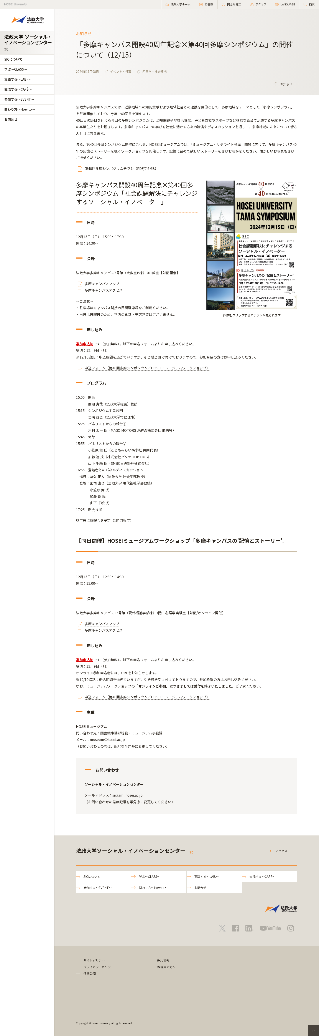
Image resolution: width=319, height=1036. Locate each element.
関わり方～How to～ (19, 109)
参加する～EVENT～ (19, 99)
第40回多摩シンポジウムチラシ (109, 168)
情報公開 (90, 973)
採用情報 (163, 960)
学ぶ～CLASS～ (15, 69)
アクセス (281, 851)
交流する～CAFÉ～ (18, 89)
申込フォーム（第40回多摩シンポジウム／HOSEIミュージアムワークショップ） (147, 367)
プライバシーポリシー (99, 967)
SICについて (13, 59)
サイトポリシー (94, 960)
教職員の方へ (166, 967)
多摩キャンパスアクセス (104, 290)
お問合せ (10, 119)
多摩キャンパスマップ (102, 283)
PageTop (313, 1030)
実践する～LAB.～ (17, 79)
